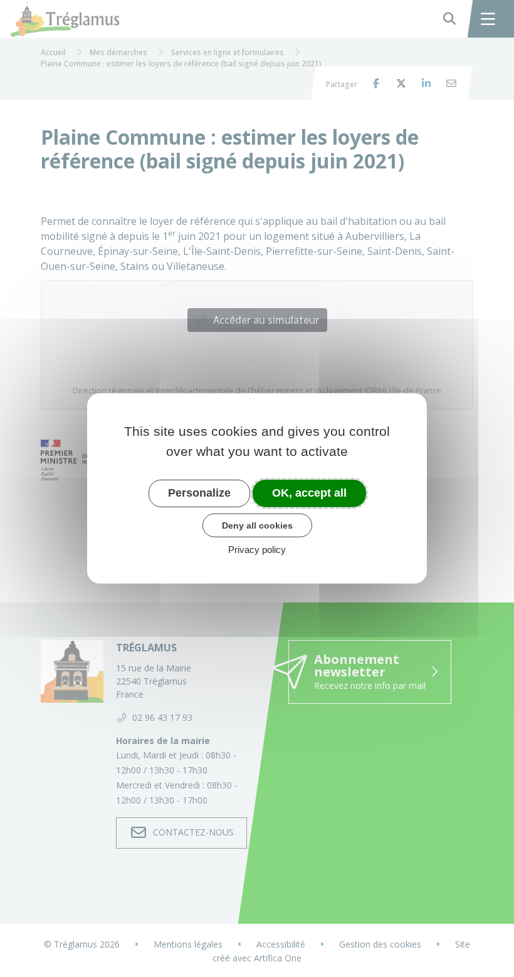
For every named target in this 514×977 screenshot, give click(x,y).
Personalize (199, 493)
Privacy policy (257, 549)
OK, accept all (309, 493)
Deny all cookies (257, 525)
